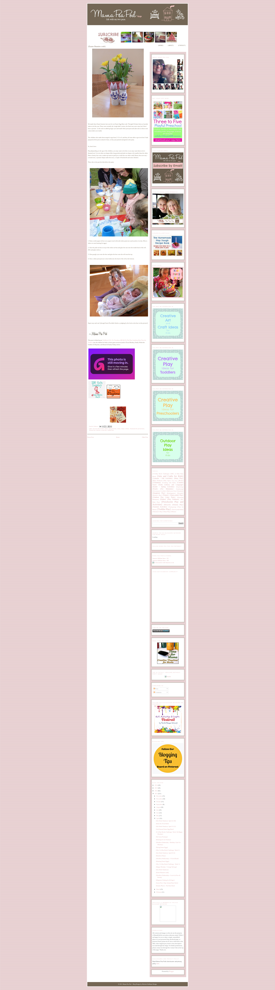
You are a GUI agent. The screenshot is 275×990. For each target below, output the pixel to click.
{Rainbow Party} (161, 856)
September (159, 804)
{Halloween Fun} (171, 491)
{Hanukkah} (180, 491)
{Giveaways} (156, 491)
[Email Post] (100, 426)
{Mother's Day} (157, 495)
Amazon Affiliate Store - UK (160, 560)
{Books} (180, 480)
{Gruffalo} (163, 491)
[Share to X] (107, 426)
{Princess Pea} (92, 430)
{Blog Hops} (174, 480)
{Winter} (173, 511)
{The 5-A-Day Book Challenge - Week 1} (168, 864)
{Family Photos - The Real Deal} (165, 886)
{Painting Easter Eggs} (162, 861)
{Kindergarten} (171, 493)
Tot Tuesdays (116, 340)
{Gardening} (179, 489)
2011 (156, 793)
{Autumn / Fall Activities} (162, 478)
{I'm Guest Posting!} (162, 837)
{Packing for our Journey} (163, 839)
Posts (156, 689)
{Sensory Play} (177, 505)
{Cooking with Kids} (169, 482)
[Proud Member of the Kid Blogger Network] (168, 921)
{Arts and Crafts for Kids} (98, 428)
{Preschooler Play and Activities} (137, 428)
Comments (158, 692)
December (159, 796)
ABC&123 (123, 340)
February (159, 892)
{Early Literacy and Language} (170, 485)
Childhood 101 (106, 340)
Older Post (145, 437)
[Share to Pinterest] (111, 426)
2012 (156, 791)
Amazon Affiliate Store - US (160, 558)
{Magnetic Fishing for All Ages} (165, 880)
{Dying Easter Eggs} (162, 847)
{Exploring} (179, 487)
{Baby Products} (157, 480)
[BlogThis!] (105, 426)
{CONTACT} (182, 45)
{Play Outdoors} (173, 499)
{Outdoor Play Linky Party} (164, 497)
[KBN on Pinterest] (167, 732)
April (158, 818)
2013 (156, 788)
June (157, 813)
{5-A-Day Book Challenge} (160, 474)
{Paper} (123, 428)
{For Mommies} (166, 489)
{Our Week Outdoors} (162, 870)
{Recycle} (98, 430)
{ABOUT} (171, 45)
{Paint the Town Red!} (162, 823)
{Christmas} (156, 482)
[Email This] (103, 426)
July (157, 810)
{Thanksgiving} (172, 507)
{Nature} (165, 495)
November (159, 799)
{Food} (155, 489)
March (158, 889)
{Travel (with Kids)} (177, 509)
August (158, 807)
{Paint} (119, 428)
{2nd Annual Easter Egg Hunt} (165, 829)
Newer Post (90, 437)
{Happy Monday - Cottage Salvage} (166, 867)
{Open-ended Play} (176, 495)
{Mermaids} (180, 493)
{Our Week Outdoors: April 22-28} (166, 821)
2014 (156, 785)
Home (118, 437)
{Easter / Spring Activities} (111, 428)
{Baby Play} (178, 478)
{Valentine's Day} (157, 511)
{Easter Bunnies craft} (162, 872)
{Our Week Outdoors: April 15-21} (166, 826)
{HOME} (160, 45)
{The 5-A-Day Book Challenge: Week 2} (168, 850)
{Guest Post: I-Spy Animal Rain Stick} (167, 883)
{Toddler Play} (110, 430)
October (158, 801)
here (158, 963)
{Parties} (127, 428)
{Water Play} (167, 511)
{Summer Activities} (159, 507)
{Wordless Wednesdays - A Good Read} (167, 858)
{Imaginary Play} (158, 493)
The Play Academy (132, 340)
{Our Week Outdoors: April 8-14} (165, 853)
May (157, 815)
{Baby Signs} (167, 480)
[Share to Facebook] (109, 426)
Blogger (171, 971)
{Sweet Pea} (104, 430)
